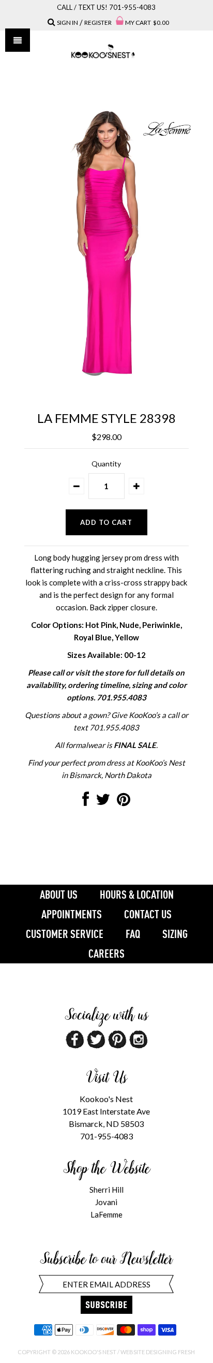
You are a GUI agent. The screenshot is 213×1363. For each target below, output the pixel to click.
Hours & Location (137, 894)
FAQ (133, 934)
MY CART (147, 22)
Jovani (106, 1202)
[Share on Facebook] (85, 802)
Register (98, 22)
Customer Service (64, 934)
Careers (106, 953)
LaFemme (106, 1214)
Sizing (175, 934)
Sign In (67, 22)
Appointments (71, 914)
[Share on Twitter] (103, 802)
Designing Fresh (170, 1352)
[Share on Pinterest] (123, 802)
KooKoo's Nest (93, 1352)
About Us (59, 894)
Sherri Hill (106, 1189)
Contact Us (148, 914)
